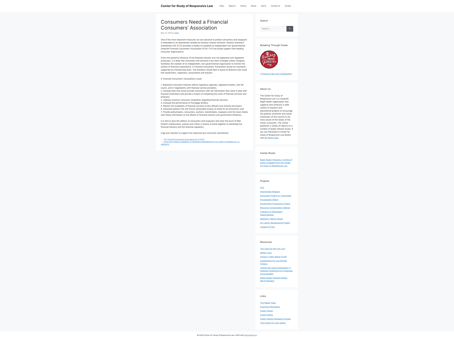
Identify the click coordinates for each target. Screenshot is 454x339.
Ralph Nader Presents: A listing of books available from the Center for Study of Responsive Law (276, 163)
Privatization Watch (269, 200)
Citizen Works (266, 315)
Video (221, 6)
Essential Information (270, 307)
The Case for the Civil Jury (272, 249)
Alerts (263, 6)
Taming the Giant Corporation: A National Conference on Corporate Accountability (276, 271)
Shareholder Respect (270, 192)
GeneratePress (250, 335)
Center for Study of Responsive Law (187, 6)
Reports (232, 6)
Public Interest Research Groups (275, 319)
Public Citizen (266, 311)
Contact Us (275, 6)
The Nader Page (268, 303)
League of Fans (267, 227)
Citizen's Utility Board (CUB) (273, 257)
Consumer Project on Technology (275, 196)
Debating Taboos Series (271, 219)
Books (253, 6)
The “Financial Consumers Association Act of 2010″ (184, 139)
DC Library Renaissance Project (275, 223)
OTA (262, 188)
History (243, 6)
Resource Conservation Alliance (275, 208)
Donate (288, 6)
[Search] (289, 29)
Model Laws (266, 253)
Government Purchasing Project (275, 204)
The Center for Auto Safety (273, 323)
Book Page (273, 138)
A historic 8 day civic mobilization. (276, 74)
